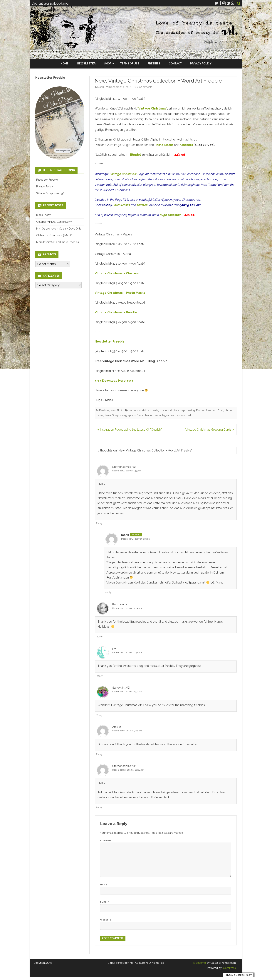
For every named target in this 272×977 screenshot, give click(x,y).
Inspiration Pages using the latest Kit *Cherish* (130, 429)
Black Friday (43, 214)
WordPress (229, 967)
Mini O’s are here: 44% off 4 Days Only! (59, 228)
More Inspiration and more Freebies (57, 242)
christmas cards (148, 410)
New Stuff (116, 410)
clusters (164, 410)
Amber (116, 726)
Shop (107, 63)
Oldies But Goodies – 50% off (54, 235)
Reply (99, 523)
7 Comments (144, 86)
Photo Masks (164, 145)
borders (133, 410)
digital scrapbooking (182, 410)
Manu (100, 86)
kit (222, 410)
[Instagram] (224, 3)
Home (64, 63)
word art (186, 415)
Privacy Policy (200, 63)
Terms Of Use (129, 63)
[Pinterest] (228, 3)
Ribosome (199, 962)
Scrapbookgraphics (124, 415)
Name (104, 884)
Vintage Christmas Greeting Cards (208, 429)
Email (104, 902)
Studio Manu (144, 415)
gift (217, 410)
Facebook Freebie (47, 179)
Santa (108, 415)
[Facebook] (220, 3)
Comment (107, 840)
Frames (200, 410)
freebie (210, 410)
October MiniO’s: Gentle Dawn (54, 221)
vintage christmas (169, 415)
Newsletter (86, 63)
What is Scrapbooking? (50, 193)
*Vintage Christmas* (152, 108)
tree (155, 415)
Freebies (154, 63)
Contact (175, 63)
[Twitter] (216, 3)
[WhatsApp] (232, 3)
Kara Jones (119, 604)
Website (105, 919)
